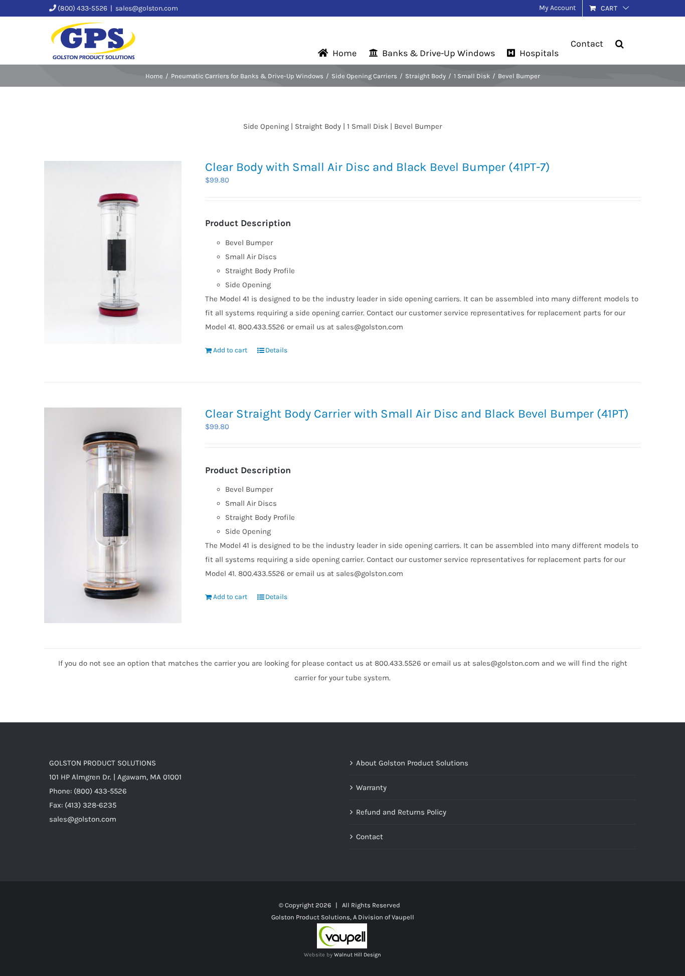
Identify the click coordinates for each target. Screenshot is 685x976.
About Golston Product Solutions (412, 762)
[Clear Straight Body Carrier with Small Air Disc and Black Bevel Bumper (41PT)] (113, 515)
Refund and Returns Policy (401, 812)
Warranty (371, 787)
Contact (369, 836)
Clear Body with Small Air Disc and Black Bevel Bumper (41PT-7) (377, 167)
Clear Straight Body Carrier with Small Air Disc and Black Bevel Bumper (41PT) (417, 414)
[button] (619, 30)
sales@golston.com (146, 8)
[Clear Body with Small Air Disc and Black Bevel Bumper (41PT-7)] (113, 252)
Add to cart (230, 350)
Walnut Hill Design (357, 954)
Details (276, 350)
